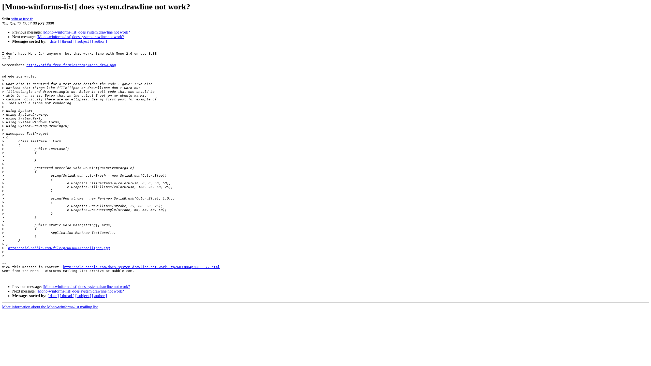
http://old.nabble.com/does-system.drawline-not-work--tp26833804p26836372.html (141, 267)
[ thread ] (67, 41)
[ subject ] (83, 41)
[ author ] (99, 41)
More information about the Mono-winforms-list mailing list (50, 307)
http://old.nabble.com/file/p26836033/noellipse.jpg (59, 248)
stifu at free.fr (22, 19)
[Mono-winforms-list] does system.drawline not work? (86, 32)
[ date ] (53, 41)
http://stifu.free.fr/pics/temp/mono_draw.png (71, 65)
